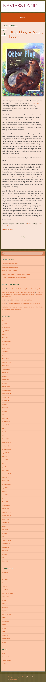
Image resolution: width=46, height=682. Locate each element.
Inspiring (4, 610)
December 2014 (6, 512)
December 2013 (6, 540)
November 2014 (6, 515)
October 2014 (6, 519)
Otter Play (35, 103)
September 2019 (6, 390)
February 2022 (6, 369)
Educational (5, 589)
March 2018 (5, 418)
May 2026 (4, 320)
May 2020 (4, 383)
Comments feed (6, 660)
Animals (29, 223)
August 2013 (5, 547)
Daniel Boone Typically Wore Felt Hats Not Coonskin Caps (18, 292)
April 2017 (4, 435)
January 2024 (6, 348)
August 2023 (5, 351)
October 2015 (6, 480)
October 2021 (6, 372)
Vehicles (4, 642)
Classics (4, 586)
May (3, 31)
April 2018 (4, 414)
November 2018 (6, 393)
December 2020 (6, 379)
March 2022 (5, 365)
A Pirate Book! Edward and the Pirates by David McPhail (24, 303)
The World (5, 635)
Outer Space (5, 621)
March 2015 (5, 502)
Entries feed (5, 657)
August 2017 (5, 425)
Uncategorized (6, 638)
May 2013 (4, 554)
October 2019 (6, 386)
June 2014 (5, 529)
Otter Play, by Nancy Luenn (26, 35)
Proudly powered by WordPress (17, 677)
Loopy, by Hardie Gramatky (9, 270)
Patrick (4, 303)
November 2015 (6, 477)
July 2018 (4, 404)
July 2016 (4, 456)
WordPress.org (6, 664)
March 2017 (5, 439)
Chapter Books (6, 583)
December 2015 (6, 474)
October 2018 (6, 397)
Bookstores (5, 579)
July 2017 (4, 428)
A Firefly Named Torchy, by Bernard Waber (14, 277)
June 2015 (5, 495)
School (4, 628)
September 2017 (6, 421)
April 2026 (4, 324)
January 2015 (6, 508)
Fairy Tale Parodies (7, 593)
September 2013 (6, 543)
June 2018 (5, 407)
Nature (4, 617)
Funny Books (5, 596)
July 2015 (4, 491)
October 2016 (6, 446)
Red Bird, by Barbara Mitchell (10, 267)
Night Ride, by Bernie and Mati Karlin (21, 300)
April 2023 (4, 355)
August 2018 (5, 400)
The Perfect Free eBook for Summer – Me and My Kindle (18, 307)
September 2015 (6, 484)
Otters (8, 226)
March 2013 (5, 561)
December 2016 (6, 442)
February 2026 (6, 327)
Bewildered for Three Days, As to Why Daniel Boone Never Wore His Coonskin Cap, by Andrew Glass (22, 294)
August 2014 (5, 522)
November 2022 (6, 362)
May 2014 (4, 533)
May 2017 (4, 432)
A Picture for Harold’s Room (9, 263)
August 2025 (5, 331)
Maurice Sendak (6, 614)
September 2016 (6, 449)
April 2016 (4, 467)
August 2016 (5, 453)
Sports (3, 631)
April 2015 (4, 498)
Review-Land (20, 6)
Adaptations (5, 572)
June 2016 (5, 460)
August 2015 (5, 487)
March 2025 (5, 337)
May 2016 (4, 463)
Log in (3, 653)
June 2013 (5, 550)
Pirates (4, 624)
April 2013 (4, 557)
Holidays (4, 603)
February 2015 (6, 505)
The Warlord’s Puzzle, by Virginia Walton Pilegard (16, 274)
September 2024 (6, 341)
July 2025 (4, 334)
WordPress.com (14, 679)
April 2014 (4, 536)
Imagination (5, 607)
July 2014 (4, 526)
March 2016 (5, 470)
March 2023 (5, 358)
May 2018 (4, 411)
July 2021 (4, 376)
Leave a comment (7, 229)
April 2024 (4, 344)
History (4, 600)
